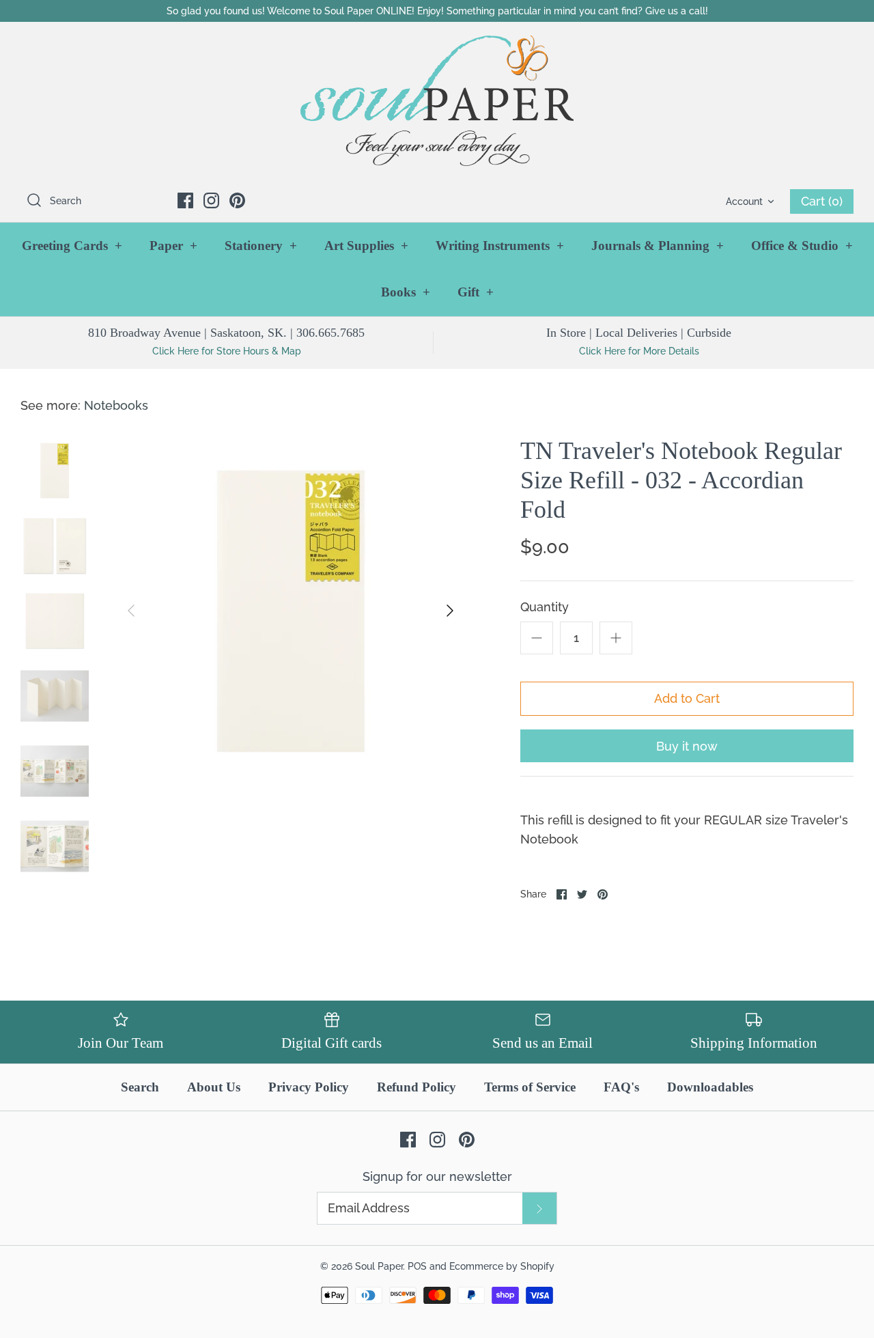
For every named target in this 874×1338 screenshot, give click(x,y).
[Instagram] (211, 200)
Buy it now (687, 746)
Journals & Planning (657, 245)
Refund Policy (416, 1087)
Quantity (544, 607)
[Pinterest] (237, 200)
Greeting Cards (72, 245)
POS (417, 1266)
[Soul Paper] (437, 101)
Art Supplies (366, 245)
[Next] (450, 611)
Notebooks (116, 405)
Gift (475, 292)
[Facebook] (185, 200)
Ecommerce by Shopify (501, 1266)
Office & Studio (802, 245)
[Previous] (131, 611)
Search (140, 1087)
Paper (173, 245)
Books (405, 292)
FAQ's (621, 1087)
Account (744, 201)
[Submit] (539, 1208)
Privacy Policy (308, 1087)
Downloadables (710, 1087)
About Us (213, 1087)
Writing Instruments (500, 245)
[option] (290, 610)
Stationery (261, 245)
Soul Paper (379, 1266)
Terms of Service (530, 1087)
